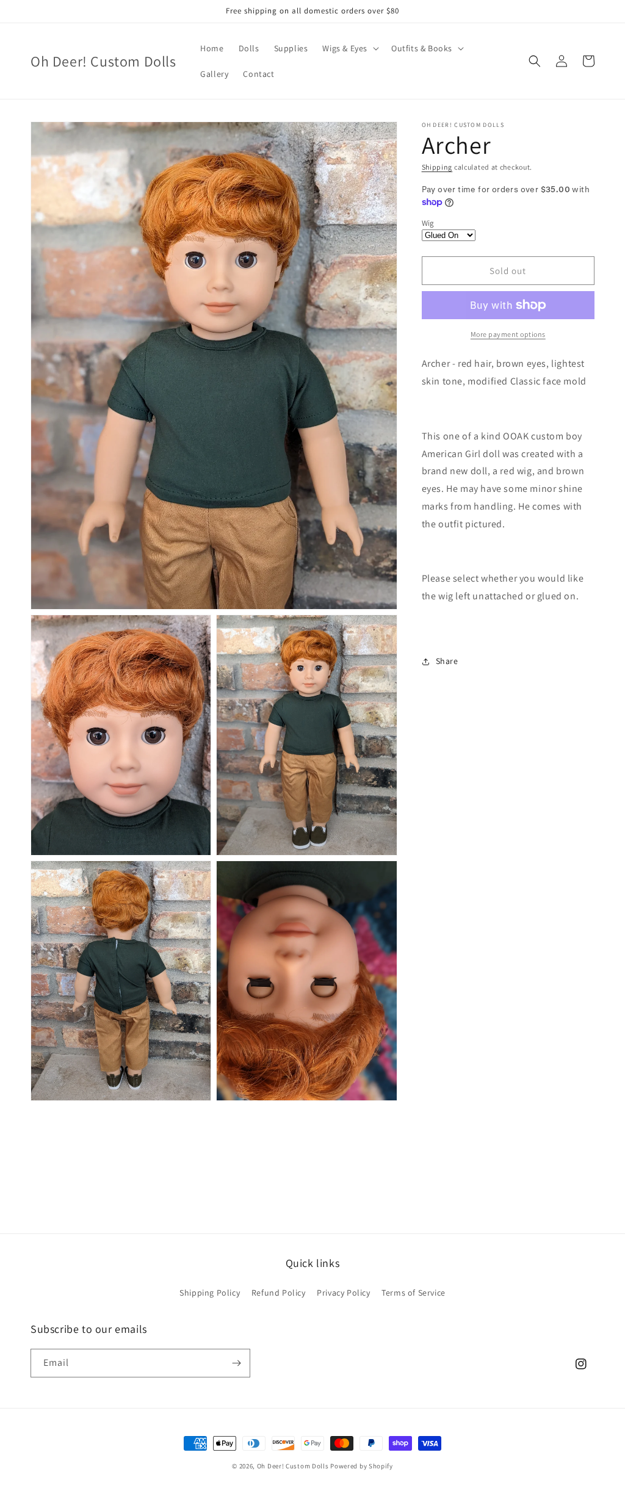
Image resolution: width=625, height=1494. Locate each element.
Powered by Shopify (361, 1466)
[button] (349, 48)
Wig (428, 223)
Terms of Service (413, 1292)
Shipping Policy (209, 1292)
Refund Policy (278, 1292)
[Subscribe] (236, 1363)
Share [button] (447, 660)
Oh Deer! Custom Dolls (293, 1466)
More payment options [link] (508, 334)
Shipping (437, 166)
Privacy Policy (343, 1292)
